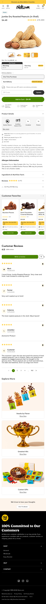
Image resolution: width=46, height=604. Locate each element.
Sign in (8, 8)
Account (6, 550)
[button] (32, 20)
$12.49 (5, 219)
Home (5, 12)
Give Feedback (23, 506)
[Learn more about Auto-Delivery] (13, 73)
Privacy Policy (18, 594)
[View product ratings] (10, 216)
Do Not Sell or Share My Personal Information (15, 596)
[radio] (12, 66)
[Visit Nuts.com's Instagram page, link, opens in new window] (23, 581)
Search (38, 8)
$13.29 (23, 219)
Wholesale (6, 553)
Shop (3, 8)
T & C (30, 596)
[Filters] (41, 257)
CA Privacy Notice (29, 594)
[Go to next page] (36, 370)
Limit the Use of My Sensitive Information (13, 599)
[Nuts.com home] (23, 7)
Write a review (20, 257)
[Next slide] (43, 2)
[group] (11, 55)
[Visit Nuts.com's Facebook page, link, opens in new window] (18, 581)
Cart (43, 7)
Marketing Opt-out (7, 594)
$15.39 (41, 219)
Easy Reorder (7, 557)
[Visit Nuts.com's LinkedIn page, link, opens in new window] (27, 581)
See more (6, 129)
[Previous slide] (2, 2)
